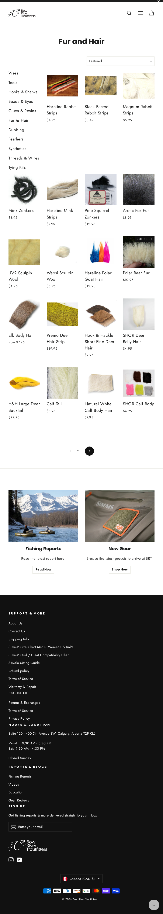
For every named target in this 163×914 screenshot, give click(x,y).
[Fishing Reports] (43, 516)
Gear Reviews (18, 800)
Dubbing (16, 130)
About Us (15, 623)
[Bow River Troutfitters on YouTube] (19, 859)
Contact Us (16, 631)
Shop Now (120, 569)
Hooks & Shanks (22, 92)
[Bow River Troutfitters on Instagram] (11, 859)
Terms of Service (20, 678)
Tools (12, 82)
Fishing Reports (19, 776)
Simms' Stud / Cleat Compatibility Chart (39, 655)
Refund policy (19, 670)
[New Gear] (120, 516)
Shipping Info (18, 639)
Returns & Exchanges (24, 702)
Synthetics (17, 148)
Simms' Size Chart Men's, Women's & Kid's (40, 647)
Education (16, 792)
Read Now (43, 569)
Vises (13, 73)
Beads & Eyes (20, 101)
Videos (13, 784)
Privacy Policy (19, 718)
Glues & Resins (22, 111)
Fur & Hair (18, 120)
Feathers (16, 139)
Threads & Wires (23, 158)
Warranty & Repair (22, 686)
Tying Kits (17, 167)
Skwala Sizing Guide (24, 662)
